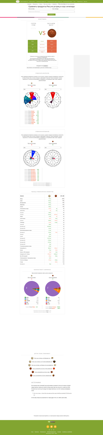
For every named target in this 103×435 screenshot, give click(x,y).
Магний (21, 234)
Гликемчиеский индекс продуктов (54, 1)
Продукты (35, 4)
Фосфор (22, 212)
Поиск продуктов (24, 1)
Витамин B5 (22, 228)
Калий (21, 236)
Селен (21, 206)
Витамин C (22, 232)
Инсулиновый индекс (67, 1)
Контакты (37, 431)
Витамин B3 (22, 240)
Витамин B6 (22, 242)
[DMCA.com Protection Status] (51, 422)
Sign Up (85, 1)
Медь (21, 198)
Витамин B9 (22, 244)
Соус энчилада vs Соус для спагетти (42, 368)
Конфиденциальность (51, 431)
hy (53, 429)
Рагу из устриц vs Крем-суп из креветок (42, 365)
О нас (32, 431)
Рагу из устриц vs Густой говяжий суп (42, 361)
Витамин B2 (22, 226)
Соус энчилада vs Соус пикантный (42, 375)
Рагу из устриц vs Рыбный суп (42, 358)
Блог (75, 1)
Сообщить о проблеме (67, 431)
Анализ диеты (32, 1)
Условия (59, 431)
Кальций (22, 224)
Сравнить (54, 4)
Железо (21, 220)
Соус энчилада (70, 4)
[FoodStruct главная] (18, 2)
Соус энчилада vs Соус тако (42, 372)
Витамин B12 (23, 202)
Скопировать (45, 65)
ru (51, 429)
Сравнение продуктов (41, 1)
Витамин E (48, 184)
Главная (29, 4)
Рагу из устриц (47, 4)
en (49, 429)
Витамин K (48, 185)
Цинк (21, 200)
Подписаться (80, 1)
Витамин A (22, 263)
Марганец (22, 204)
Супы (40, 4)
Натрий (21, 214)
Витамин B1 (22, 238)
